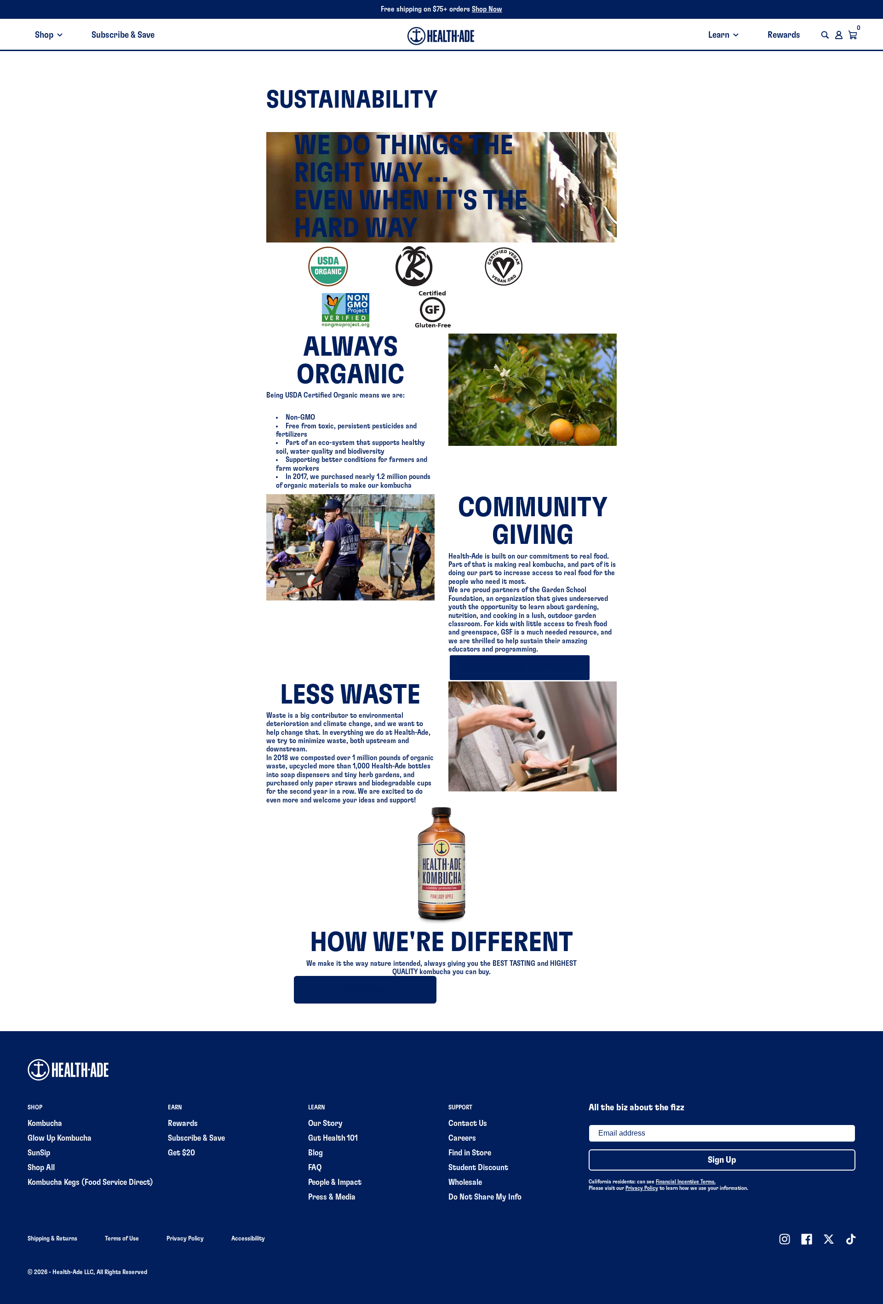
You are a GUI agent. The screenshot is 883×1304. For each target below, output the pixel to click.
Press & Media (331, 1197)
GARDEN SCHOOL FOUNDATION (519, 667)
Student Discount (478, 1168)
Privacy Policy (641, 1188)
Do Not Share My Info (485, 1197)
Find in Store (469, 1153)
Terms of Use (122, 1238)
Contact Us (467, 1123)
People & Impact (334, 1182)
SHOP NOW (365, 989)
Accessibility (248, 1238)
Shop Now (487, 9)
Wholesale (465, 1182)
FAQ (314, 1168)
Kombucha (45, 1123)
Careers (462, 1138)
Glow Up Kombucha (60, 1138)
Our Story (325, 1123)
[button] (825, 35)
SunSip (39, 1153)
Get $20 (181, 1153)
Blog (315, 1153)
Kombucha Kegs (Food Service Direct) (90, 1182)
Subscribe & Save (123, 35)
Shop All (41, 1168)
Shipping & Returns (52, 1238)
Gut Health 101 (333, 1138)
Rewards (784, 35)
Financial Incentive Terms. (686, 1181)
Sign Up (722, 1160)
